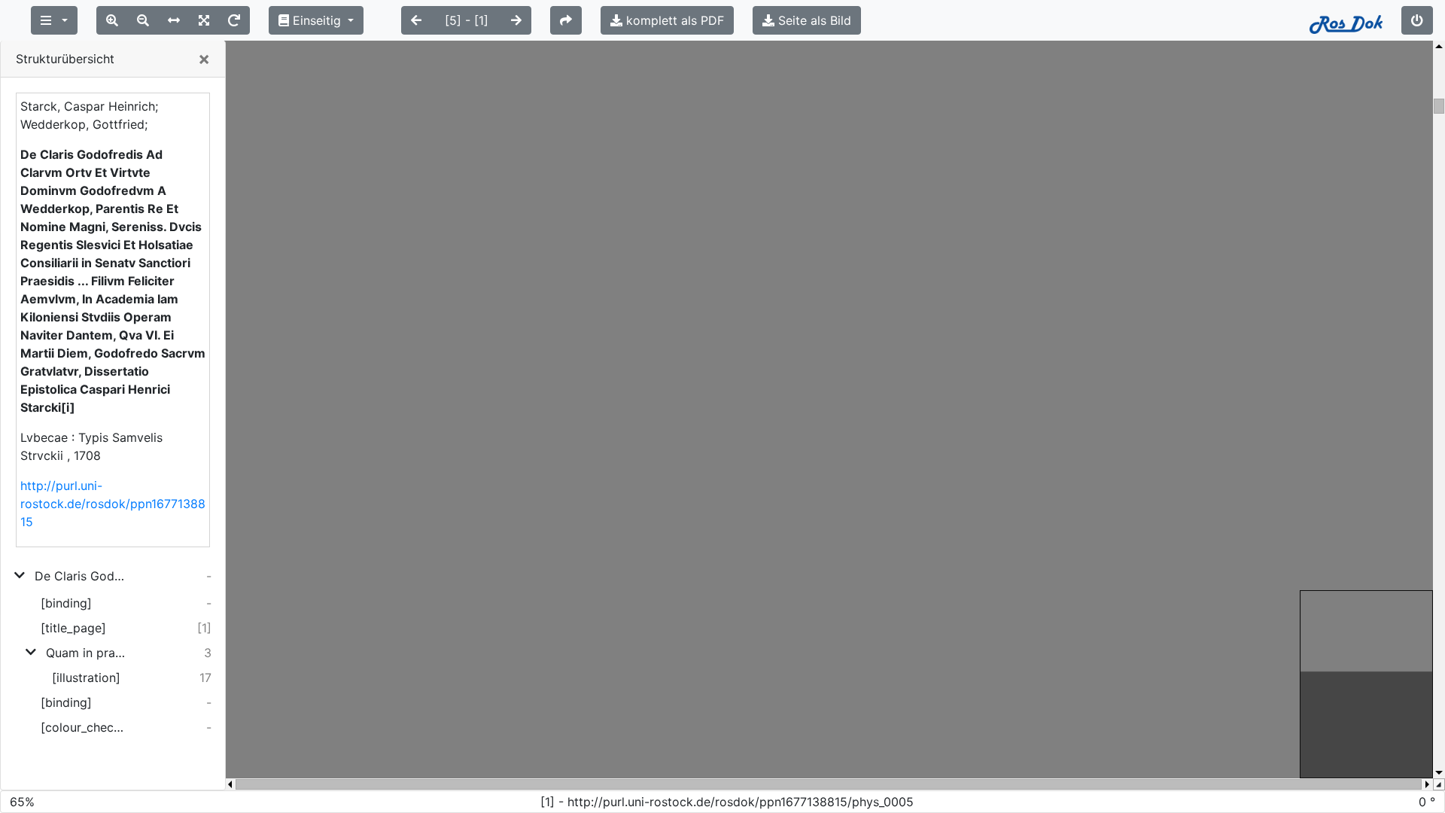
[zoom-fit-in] (204, 20)
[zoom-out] (143, 20)
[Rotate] (234, 20)
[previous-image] (416, 20)
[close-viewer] (1417, 20)
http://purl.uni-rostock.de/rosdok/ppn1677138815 (112, 503)
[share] (566, 20)
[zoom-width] (174, 20)
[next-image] (516, 20)
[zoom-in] (112, 20)
